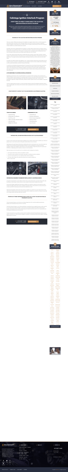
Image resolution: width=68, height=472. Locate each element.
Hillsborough (58, 277)
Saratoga (57, 313)
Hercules (52, 277)
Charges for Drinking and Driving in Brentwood (55, 166)
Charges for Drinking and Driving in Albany (55, 141)
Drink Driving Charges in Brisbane (55, 202)
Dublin (58, 266)
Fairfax (58, 270)
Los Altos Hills (52, 282)
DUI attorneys (29, 67)
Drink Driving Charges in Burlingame (55, 205)
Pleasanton (52, 300)
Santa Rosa (52, 313)
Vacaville (52, 320)
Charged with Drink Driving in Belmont (55, 117)
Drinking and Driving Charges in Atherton (55, 218)
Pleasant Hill (58, 299)
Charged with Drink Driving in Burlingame (55, 135)
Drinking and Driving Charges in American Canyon (55, 212)
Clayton (57, 259)
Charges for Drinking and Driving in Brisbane (55, 169)
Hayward (52, 275)
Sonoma (52, 316)
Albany (52, 249)
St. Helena (57, 316)
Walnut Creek (52, 322)
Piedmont (52, 297)
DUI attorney (39, 28)
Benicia (52, 255)
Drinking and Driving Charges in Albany (55, 208)
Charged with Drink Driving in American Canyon (55, 108)
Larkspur (57, 278)
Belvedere (57, 253)
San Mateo (57, 308)
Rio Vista (52, 304)
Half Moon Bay (57, 274)
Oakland (52, 293)
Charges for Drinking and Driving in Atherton (55, 150)
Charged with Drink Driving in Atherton (55, 114)
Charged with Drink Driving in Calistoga (55, 138)
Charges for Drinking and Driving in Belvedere (55, 157)
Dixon (52, 266)
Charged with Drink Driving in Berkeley (55, 126)
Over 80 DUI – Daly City (23, 457)
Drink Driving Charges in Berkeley (55, 196)
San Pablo (52, 310)
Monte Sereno (57, 286)
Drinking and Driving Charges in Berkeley (55, 231)
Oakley (58, 293)
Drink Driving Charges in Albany (55, 175)
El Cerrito (57, 268)
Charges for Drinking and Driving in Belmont (55, 154)
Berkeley (57, 255)
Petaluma (57, 296)
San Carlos (52, 307)
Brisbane (57, 256)
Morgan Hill (58, 288)
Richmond (57, 302)
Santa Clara (58, 311)
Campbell (52, 259)
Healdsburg (58, 275)
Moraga (52, 288)
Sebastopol (58, 314)
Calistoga (45, 214)
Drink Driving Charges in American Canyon (55, 178)
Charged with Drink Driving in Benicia (55, 123)
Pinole (58, 297)
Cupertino (57, 263)
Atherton (57, 252)
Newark (52, 292)
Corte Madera (57, 262)
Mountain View (52, 290)
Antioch (52, 252)
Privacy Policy (5, 469)
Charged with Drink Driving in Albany (55, 105)
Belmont (52, 253)
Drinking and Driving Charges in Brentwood (55, 234)
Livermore (52, 280)
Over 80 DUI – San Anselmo (24, 452)
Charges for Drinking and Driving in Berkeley (55, 163)
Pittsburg (52, 299)
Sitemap (25, 469)
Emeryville (52, 270)
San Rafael (57, 310)
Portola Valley (57, 300)
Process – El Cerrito (23, 450)
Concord (52, 262)
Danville (57, 265)
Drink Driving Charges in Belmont (55, 187)
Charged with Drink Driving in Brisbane (55, 132)
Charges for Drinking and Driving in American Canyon (55, 144)
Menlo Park (58, 283)
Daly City (52, 265)
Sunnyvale (57, 317)
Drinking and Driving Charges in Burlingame (55, 240)
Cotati (52, 263)
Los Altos (57, 280)
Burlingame (52, 258)
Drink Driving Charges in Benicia (55, 193)
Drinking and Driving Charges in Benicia (55, 227)
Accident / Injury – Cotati (23, 455)
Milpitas (52, 286)
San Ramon (52, 311)
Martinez (52, 283)
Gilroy (52, 273)
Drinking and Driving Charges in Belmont (55, 221)
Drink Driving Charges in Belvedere (55, 190)
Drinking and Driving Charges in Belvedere (55, 224)
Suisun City (52, 317)
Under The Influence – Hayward (25, 447)
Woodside (52, 324)
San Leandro (52, 308)
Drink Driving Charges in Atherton (55, 184)
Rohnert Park (58, 304)
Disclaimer (19, 469)
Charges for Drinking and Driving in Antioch (55, 147)
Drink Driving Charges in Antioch (55, 181)
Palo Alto (52, 296)
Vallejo (58, 320)
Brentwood (52, 256)
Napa (58, 289)
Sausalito (52, 314)
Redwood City (52, 303)
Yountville (57, 324)
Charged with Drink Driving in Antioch (55, 111)
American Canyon (57, 250)
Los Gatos (57, 281)
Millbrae (57, 285)
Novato (57, 292)
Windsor (57, 321)
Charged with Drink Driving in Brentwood (55, 129)
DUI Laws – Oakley (22, 458)
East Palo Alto (52, 269)
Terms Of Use (12, 469)
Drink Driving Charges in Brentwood (55, 199)
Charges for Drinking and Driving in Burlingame (55, 172)
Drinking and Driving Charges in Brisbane (55, 237)
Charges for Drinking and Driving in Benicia (55, 160)
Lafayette (52, 278)
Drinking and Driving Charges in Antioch (55, 215)
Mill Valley (52, 285)
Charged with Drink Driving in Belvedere (55, 120)
